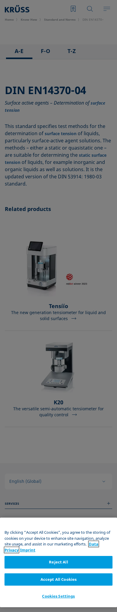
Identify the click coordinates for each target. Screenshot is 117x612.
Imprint (27, 550)
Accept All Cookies (58, 579)
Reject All (58, 562)
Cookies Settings (58, 596)
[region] (58, 562)
